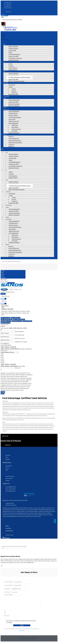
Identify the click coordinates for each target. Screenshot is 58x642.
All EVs (10, 64)
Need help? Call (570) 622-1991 (29, 638)
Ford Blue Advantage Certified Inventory (19, 77)
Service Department (14, 111)
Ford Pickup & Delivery (15, 117)
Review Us (11, 146)
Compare (4, 309)
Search (3, 293)
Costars (14, 89)
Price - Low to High (5, 317)
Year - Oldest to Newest (19, 319)
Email (7, 615)
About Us (5, 134)
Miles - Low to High (27, 321)
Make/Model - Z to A (16, 321)
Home (3, 261)
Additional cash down (21, 342)
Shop (4, 452)
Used (4, 71)
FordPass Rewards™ (13, 133)
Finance (4, 98)
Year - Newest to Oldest (6, 319)
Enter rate (17, 368)
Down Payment (19, 331)
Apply (2, 393)
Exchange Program (13, 60)
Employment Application (15, 142)
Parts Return (15, 127)
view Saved (10, 309)
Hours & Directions (14, 138)
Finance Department (14, 100)
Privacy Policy (30, 628)
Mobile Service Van (14, 121)
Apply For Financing (13, 106)
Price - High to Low (15, 317)
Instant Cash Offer (13, 56)
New (4, 44)
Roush (10, 52)
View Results (11, 282)
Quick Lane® (12, 119)
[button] (27, 149)
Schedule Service (13, 113)
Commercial (5, 82)
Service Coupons (13, 115)
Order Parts (15, 125)
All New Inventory (13, 48)
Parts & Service (6, 109)
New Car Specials (13, 46)
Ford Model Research (14, 54)
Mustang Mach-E (12, 69)
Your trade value (19, 335)
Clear (2, 298)
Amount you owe (20, 338)
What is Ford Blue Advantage (16, 81)
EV (3, 61)
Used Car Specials (13, 73)
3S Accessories (6, 96)
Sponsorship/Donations (15, 140)
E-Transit (11, 66)
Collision (5, 107)
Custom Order (12, 50)
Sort (3, 307)
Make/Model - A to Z (6, 321)
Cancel (2, 391)
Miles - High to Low (5, 322)
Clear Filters (4, 283)
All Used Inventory (14, 75)
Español (3, 14)
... (5, 298)
